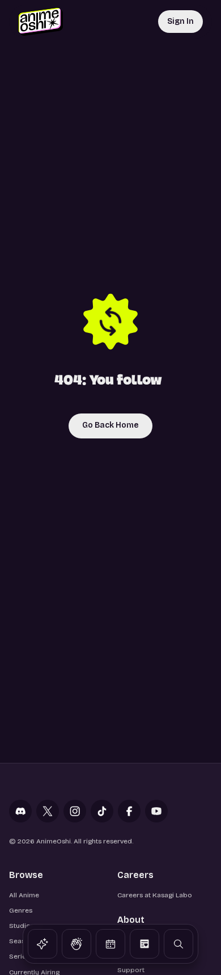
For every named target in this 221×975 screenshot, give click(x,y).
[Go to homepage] (40, 21)
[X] (47, 811)
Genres (20, 910)
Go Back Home (110, 425)
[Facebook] (129, 811)
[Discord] (20, 811)
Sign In (180, 21)
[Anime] (42, 944)
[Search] (178, 944)
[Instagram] (74, 811)
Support (130, 970)
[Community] (76, 944)
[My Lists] (144, 944)
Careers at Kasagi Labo (154, 895)
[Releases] (110, 944)
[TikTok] (102, 811)
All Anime (24, 895)
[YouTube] (156, 811)
